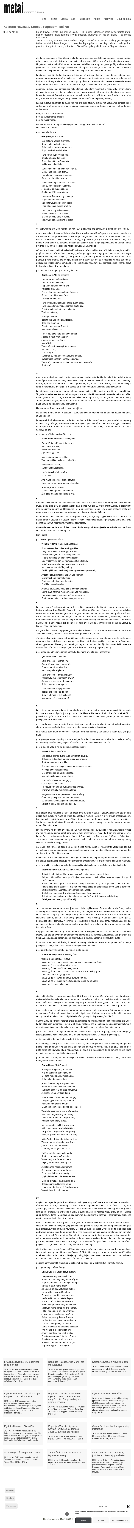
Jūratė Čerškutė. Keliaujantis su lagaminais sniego (64, 1454)
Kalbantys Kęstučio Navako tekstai (110, 1362)
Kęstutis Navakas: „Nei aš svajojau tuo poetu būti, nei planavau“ (22, 1395)
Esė (73, 19)
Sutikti (83, 1520)
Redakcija (10, 1498)
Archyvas (108, 19)
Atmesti (101, 1520)
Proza (43, 19)
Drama (64, 19)
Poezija (53, 19)
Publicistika (84, 19)
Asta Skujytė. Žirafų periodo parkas (22, 1452)
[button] (128, 1506)
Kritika (97, 19)
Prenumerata (11, 1506)
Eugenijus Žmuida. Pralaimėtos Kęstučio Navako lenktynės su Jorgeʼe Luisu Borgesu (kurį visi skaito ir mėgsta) (64, 1397)
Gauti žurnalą (124, 19)
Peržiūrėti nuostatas (120, 1520)
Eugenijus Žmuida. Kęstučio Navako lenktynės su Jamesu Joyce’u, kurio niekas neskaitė (64, 1429)
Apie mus (10, 1490)
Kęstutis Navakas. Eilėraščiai (107, 1393)
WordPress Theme (69, 1526)
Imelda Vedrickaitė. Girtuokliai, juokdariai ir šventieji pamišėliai (108, 1454)
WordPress (57, 1526)
